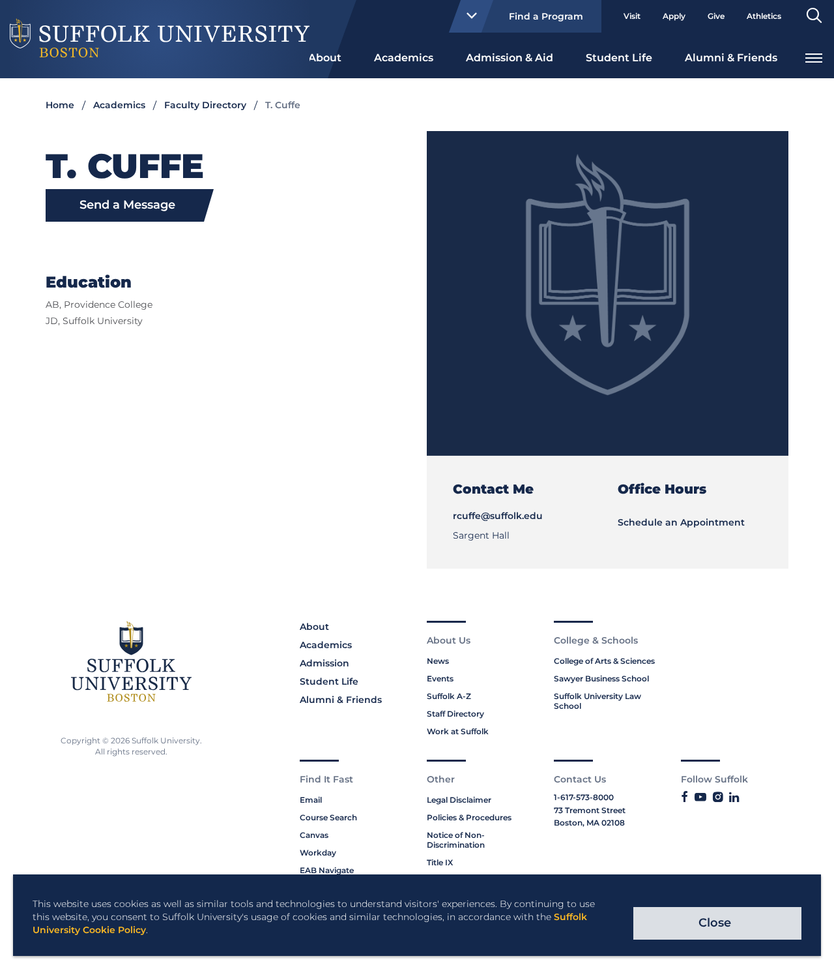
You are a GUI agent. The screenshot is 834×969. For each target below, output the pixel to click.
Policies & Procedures (469, 817)
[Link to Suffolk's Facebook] (684, 797)
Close (714, 923)
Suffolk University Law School (597, 701)
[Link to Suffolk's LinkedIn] (734, 797)
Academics (403, 58)
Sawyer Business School (601, 678)
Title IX (440, 862)
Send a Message (127, 205)
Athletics (764, 16)
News (438, 661)
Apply (674, 16)
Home (60, 105)
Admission (324, 663)
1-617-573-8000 (584, 797)
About (324, 58)
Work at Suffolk (458, 731)
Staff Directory (455, 714)
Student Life (619, 58)
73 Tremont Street (590, 810)
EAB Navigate (327, 870)
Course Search (328, 817)
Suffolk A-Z (449, 696)
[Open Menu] (814, 56)
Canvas (314, 835)
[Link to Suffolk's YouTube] (700, 797)
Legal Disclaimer (459, 800)
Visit (632, 16)
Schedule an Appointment (681, 522)
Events (440, 678)
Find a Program (546, 16)
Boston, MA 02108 (589, 822)
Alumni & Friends (731, 58)
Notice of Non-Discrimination (456, 840)
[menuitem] (325, 57)
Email (311, 800)
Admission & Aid (509, 58)
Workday (318, 852)
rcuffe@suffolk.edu (498, 516)
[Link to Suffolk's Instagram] (718, 797)
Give (716, 16)
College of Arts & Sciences (604, 661)
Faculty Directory (205, 105)
